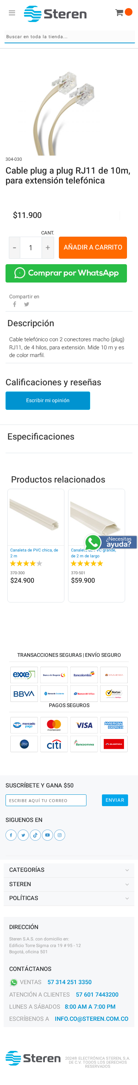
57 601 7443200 (97, 994)
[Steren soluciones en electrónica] (55, 14)
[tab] (69, 870)
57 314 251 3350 (69, 982)
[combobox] (69, 36)
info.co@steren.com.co (91, 1019)
